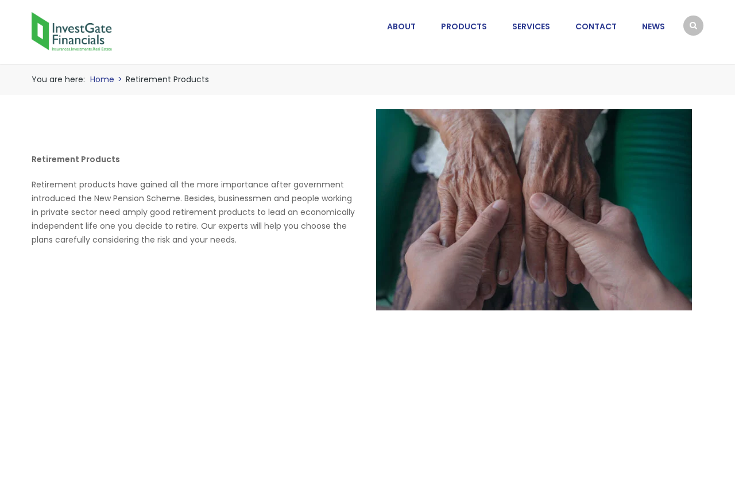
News (653, 26)
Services (531, 26)
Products (464, 26)
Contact (596, 26)
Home (102, 79)
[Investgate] (72, 31)
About (401, 26)
